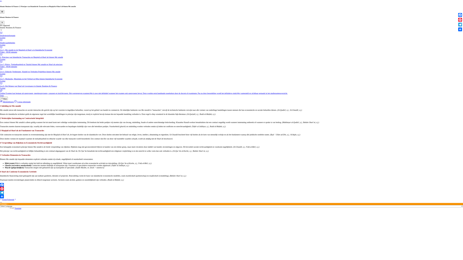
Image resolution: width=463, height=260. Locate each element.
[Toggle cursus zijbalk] (2, 12)
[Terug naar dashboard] (1, 2)
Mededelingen (8, 102)
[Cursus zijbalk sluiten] (2, 22)
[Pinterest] (231, 189)
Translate (17, 208)
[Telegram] (231, 193)
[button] (231, 29)
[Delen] (231, 196)
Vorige (4, 200)
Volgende (10, 200)
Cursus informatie (24, 102)
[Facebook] (231, 185)
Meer (5, 99)
